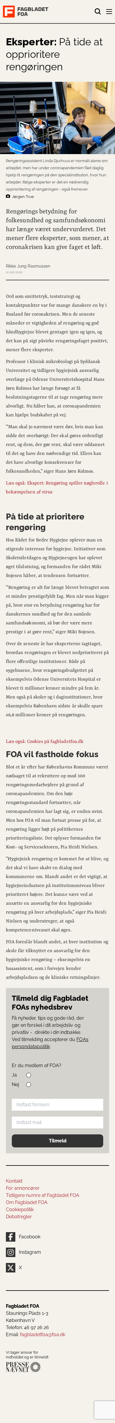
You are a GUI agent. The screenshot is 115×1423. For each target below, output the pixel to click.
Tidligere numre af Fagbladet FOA (42, 1195)
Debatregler (19, 1216)
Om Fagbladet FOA (26, 1202)
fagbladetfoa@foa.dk (42, 1334)
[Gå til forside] (48, 11)
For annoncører (23, 1188)
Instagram (30, 1252)
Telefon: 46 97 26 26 (27, 1327)
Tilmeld (57, 1141)
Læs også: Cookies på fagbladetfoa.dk (44, 741)
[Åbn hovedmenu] (109, 12)
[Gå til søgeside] (97, 11)
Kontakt (14, 1181)
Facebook (29, 1237)
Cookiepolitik (20, 1209)
